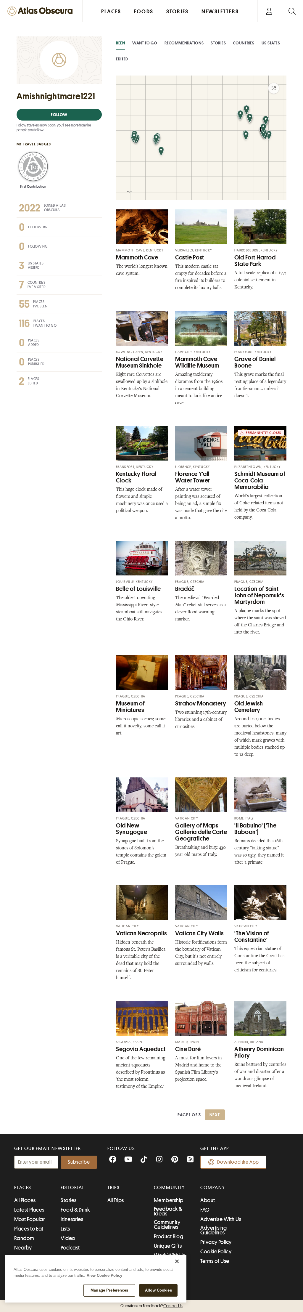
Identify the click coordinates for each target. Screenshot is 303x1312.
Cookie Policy (215, 1251)
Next (214, 1115)
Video (68, 1238)
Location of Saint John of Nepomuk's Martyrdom (259, 595)
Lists (65, 1228)
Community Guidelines (167, 1224)
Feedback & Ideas (168, 1211)
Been (120, 43)
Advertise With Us (220, 1219)
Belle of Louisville (138, 589)
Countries (243, 43)
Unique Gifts (168, 1246)
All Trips (115, 1200)
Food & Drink (75, 1209)
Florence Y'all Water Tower (192, 477)
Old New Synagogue (131, 828)
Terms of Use (214, 1261)
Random (24, 1238)
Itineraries (72, 1219)
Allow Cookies (158, 1290)
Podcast (70, 1247)
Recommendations (184, 43)
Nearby (23, 1247)
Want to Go (144, 43)
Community (169, 1187)
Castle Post (189, 257)
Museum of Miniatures (130, 706)
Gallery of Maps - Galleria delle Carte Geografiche (201, 832)
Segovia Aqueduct (141, 1049)
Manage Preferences (109, 1290)
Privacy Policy (215, 1242)
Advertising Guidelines (213, 1230)
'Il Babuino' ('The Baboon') (255, 828)
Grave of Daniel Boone (254, 362)
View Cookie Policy (104, 1275)
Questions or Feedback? (151, 1306)
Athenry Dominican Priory (259, 1052)
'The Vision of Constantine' (251, 936)
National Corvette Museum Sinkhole (140, 362)
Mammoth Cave (137, 257)
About (207, 1200)
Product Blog (168, 1236)
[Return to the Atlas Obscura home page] (41, 11)
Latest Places (29, 1209)
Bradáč (185, 589)
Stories (218, 43)
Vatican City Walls (199, 933)
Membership (168, 1200)
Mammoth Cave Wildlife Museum (197, 362)
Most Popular (29, 1219)
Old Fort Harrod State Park (254, 260)
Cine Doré (188, 1049)
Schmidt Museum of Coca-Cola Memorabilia (260, 480)
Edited (122, 59)
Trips (113, 1187)
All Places (25, 1200)
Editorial (72, 1187)
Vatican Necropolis (141, 933)
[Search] (292, 11)
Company (212, 1187)
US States (271, 43)
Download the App (238, 1162)
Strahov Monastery (200, 703)
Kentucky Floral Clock (136, 477)
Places (22, 1187)
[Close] (176, 1261)
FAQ (204, 1209)
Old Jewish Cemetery (248, 706)
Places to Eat (28, 1228)
